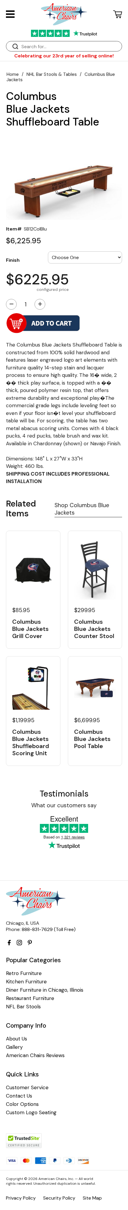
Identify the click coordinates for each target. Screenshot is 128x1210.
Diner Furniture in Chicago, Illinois (44, 990)
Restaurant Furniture (30, 998)
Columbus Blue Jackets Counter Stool (94, 629)
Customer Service (27, 1087)
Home (13, 74)
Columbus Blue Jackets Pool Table (92, 739)
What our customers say (64, 805)
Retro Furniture (24, 973)
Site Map (92, 1198)
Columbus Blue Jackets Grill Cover (30, 629)
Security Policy (59, 1198)
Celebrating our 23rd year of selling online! (64, 56)
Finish (13, 260)
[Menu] (10, 14)
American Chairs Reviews (35, 1055)
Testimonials (64, 793)
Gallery (14, 1047)
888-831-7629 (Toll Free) (49, 929)
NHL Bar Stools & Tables (51, 74)
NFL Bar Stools (23, 1006)
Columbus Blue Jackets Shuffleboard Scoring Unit (30, 742)
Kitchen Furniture (26, 981)
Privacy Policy (21, 1198)
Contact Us (19, 1095)
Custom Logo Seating (31, 1112)
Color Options (22, 1104)
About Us (16, 1038)
